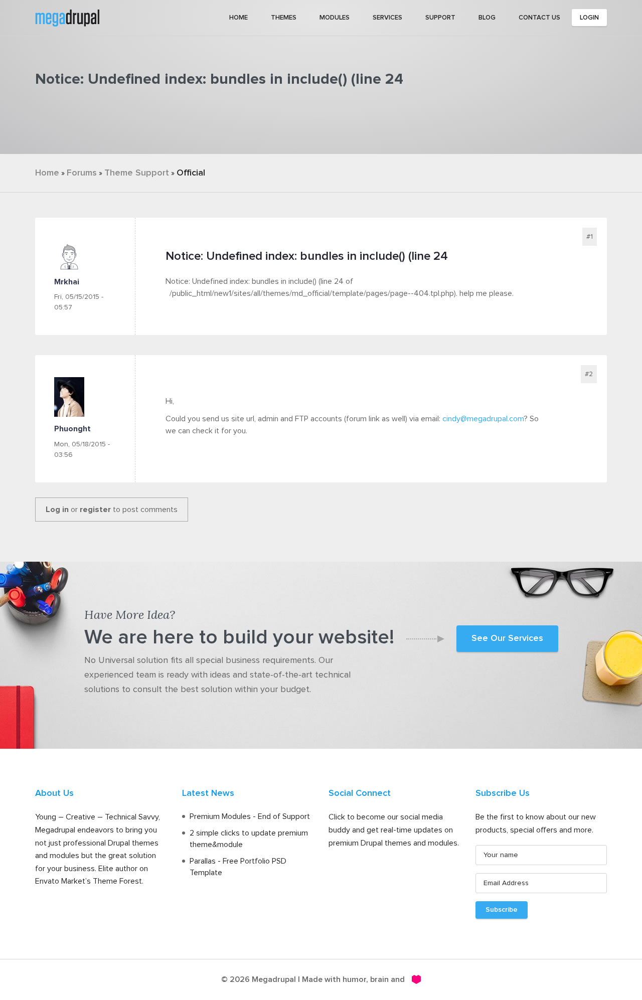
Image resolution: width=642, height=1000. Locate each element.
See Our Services (507, 638)
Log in (57, 510)
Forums (82, 173)
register (95, 510)
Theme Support (136, 173)
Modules (334, 18)
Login (589, 18)
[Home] (67, 17)
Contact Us (539, 18)
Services (387, 18)
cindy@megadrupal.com (483, 419)
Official (191, 173)
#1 (589, 236)
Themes (283, 18)
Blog (487, 18)
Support (440, 18)
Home (238, 18)
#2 (589, 374)
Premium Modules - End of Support (250, 816)
